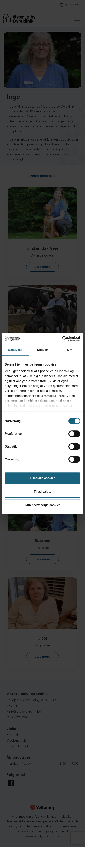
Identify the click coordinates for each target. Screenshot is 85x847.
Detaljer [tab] (42, 349)
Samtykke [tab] (15, 349)
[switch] (74, 433)
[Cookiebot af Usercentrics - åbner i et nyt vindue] (62, 338)
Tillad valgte (42, 491)
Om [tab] (69, 349)
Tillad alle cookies (42, 478)
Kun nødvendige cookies (42, 505)
